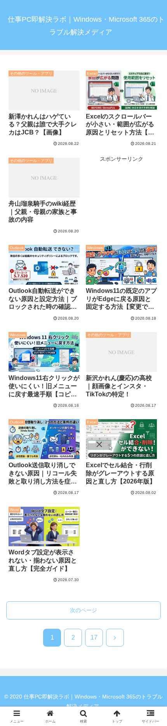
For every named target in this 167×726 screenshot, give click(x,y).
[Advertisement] (122, 193)
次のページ (83, 610)
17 (93, 637)
